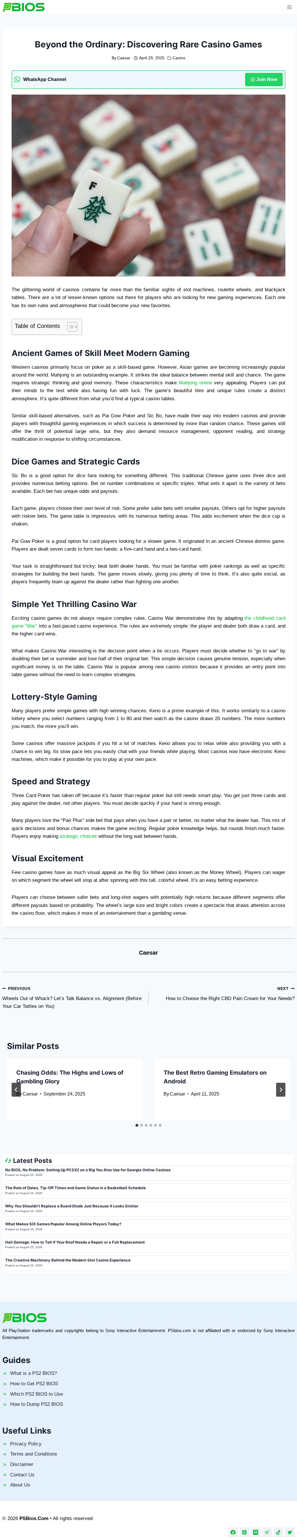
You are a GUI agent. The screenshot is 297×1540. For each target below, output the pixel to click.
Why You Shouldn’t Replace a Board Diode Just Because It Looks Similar (71, 1206)
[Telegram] (267, 1532)
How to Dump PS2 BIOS (36, 1404)
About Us (20, 1485)
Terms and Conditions (33, 1454)
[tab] (136, 1125)
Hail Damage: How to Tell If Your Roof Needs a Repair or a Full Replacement (75, 1242)
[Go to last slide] (16, 1090)
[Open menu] (289, 7)
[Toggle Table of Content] (69, 327)
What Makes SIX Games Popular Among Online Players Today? (63, 1224)
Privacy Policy (25, 1444)
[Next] (280, 1090)
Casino (179, 58)
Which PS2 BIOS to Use (36, 1394)
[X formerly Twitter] (290, 1532)
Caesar (124, 58)
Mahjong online (195, 383)
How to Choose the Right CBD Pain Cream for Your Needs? (230, 994)
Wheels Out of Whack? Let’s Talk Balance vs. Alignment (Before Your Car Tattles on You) (72, 997)
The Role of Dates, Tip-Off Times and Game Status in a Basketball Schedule (75, 1187)
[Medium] (256, 1532)
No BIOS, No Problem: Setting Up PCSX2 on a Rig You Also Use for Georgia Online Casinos (88, 1170)
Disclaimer (21, 1464)
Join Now (266, 79)
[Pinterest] (244, 1532)
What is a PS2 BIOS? (33, 1373)
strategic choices (78, 836)
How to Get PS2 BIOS (34, 1383)
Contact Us (22, 1475)
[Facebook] (233, 1532)
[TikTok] (278, 1532)
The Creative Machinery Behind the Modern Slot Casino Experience (68, 1260)
